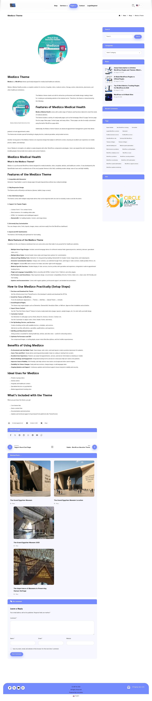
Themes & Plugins (111, 142)
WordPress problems (112, 156)
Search (138, 36)
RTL (26, 264)
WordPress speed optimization (114, 163)
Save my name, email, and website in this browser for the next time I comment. (36, 649)
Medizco (10, 82)
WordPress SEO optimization (128, 160)
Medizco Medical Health (43, 112)
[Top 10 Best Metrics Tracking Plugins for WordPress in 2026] (108, 88)
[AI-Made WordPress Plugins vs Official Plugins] (108, 79)
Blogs (46, 423)
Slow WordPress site (111, 138)
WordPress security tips (112, 160)
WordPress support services (131, 163)
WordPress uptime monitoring (114, 167)
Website (68, 638)
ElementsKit (15, 218)
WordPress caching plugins (128, 149)
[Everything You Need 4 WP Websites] (12, 5)
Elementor (125, 131)
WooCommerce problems (113, 149)
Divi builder (134, 127)
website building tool (111, 145)
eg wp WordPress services (113, 131)
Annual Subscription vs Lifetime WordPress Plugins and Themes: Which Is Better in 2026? (128, 70)
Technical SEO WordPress (126, 138)
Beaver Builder (110, 127)
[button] (133, 5)
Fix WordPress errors (127, 134)
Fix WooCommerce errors (113, 134)
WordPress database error (113, 153)
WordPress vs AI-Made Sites (123, 95)
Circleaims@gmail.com (17, 423)
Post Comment (16, 654)
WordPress (18, 82)
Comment (13, 618)
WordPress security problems (127, 156)
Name (12, 638)
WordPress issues (127, 153)
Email (40, 638)
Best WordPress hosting (122, 127)
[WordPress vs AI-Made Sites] (108, 97)
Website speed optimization (126, 145)
